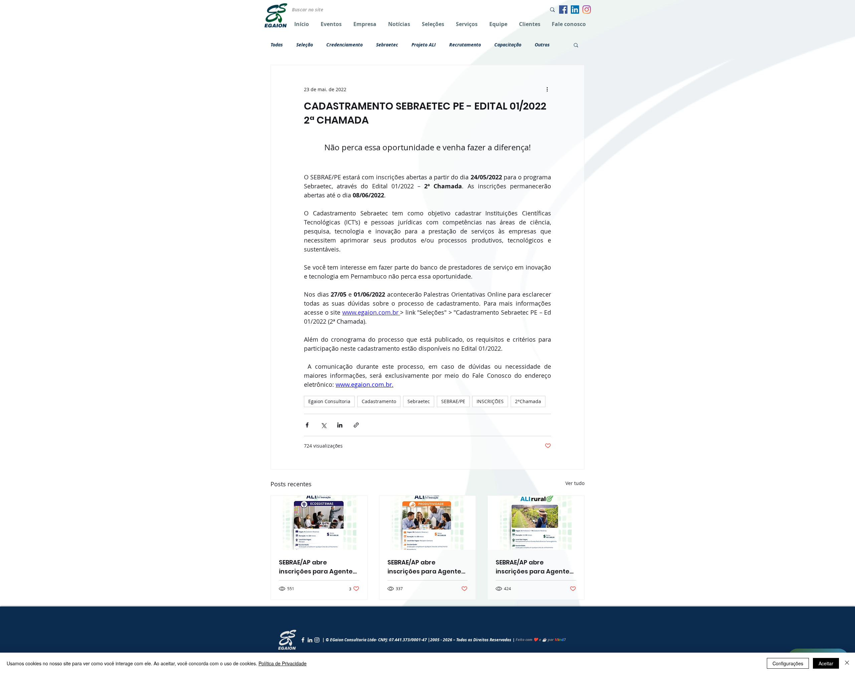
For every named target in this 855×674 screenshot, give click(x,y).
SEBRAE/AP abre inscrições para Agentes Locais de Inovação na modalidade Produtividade (426, 567)
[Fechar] (847, 663)
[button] (576, 44)
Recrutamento (465, 44)
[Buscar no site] (552, 9)
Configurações (788, 663)
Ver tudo (574, 483)
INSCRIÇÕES (490, 401)
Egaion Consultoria (329, 401)
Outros (542, 44)
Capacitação (507, 44)
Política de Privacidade (283, 663)
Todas (277, 44)
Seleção (304, 44)
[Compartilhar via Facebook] (307, 425)
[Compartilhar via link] (356, 425)
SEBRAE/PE (453, 401)
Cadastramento (379, 401)
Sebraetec (387, 44)
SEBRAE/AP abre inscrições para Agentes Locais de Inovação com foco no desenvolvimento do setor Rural (534, 567)
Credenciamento (344, 44)
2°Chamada (528, 401)
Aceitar (826, 663)
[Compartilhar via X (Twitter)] (323, 425)
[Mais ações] (547, 89)
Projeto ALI (423, 44)
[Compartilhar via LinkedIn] (340, 425)
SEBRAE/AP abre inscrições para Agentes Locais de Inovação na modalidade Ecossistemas (317, 567)
